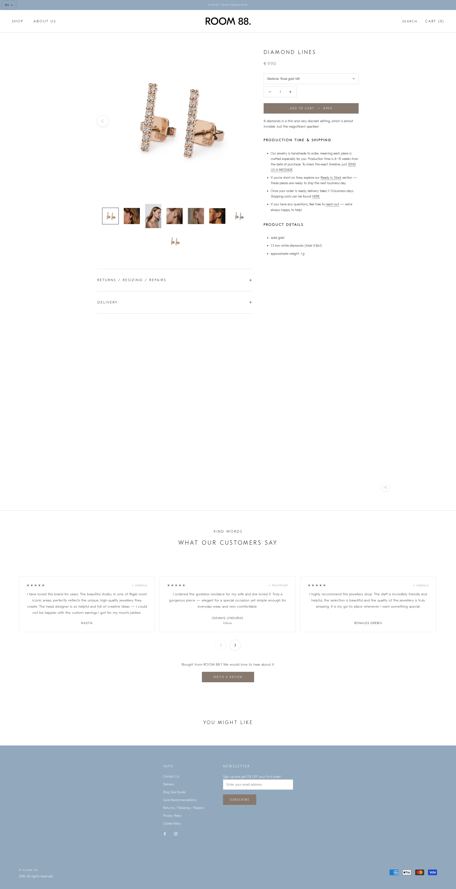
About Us (44, 21)
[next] (246, 121)
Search (410, 21)
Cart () (434, 21)
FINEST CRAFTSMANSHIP (228, 4)
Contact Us (171, 776)
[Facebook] (164, 833)
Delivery (107, 302)
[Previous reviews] (220, 645)
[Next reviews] (235, 645)
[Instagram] (175, 833)
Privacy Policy (172, 816)
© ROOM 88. (29, 870)
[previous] (102, 121)
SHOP (18, 21)
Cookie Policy (172, 824)
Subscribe (240, 799)
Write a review (228, 677)
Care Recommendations (180, 800)
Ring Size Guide (174, 792)
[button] (9, 5)
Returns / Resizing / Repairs (131, 280)
